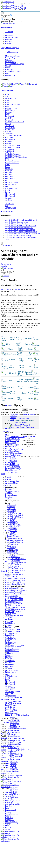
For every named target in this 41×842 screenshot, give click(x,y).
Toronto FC (16, 576)
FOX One (13, 768)
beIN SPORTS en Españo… (19, 715)
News (7, 808)
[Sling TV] (14, 84)
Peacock (12, 736)
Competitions (6, 48)
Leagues (8, 428)
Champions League (16, 449)
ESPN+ (12, 707)
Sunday (12, 420)
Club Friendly (14, 491)
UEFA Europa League (13, 71)
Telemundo (13, 727)
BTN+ (12, 752)
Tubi (11, 795)
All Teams (8, 619)
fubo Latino (14, 770)
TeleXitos (13, 793)
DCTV (12, 760)
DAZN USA (14, 723)
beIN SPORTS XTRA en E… (20, 750)
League (6, 19)
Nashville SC (15, 557)
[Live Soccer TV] (7, 2)
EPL (6, 825)
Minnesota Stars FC (18, 607)
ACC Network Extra (17, 738)
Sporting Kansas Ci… (19, 615)
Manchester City (15, 513)
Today (12, 414)
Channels (8, 623)
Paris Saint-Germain (17, 542)
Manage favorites (8, 23)
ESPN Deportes (15, 703)
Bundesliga (13, 461)
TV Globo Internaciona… (19, 729)
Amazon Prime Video (17, 740)
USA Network (15, 721)
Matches (8, 405)
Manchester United (16, 515)
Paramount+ (14, 713)
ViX (11, 799)
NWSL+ (13, 783)
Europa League (15, 451)
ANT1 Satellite (15, 744)
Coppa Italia (14, 472)
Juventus (13, 527)
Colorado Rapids (17, 600)
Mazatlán (4, 266)
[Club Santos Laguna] (7, 268)
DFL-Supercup (15, 467)
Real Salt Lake (16, 602)
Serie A (12, 459)
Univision (13, 734)
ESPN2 (12, 699)
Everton (12, 519)
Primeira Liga (14, 465)
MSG (11, 779)
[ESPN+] (11, 86)
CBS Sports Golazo (16, 754)
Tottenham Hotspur (16, 517)
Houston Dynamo (17, 588)
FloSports (13, 766)
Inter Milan (13, 529)
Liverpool (13, 511)
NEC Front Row (15, 781)
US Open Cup (15, 439)
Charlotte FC (15, 566)
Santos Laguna (6, 264)
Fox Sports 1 (14, 705)
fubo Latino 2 (14, 771)
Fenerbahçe (14, 544)
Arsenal (12, 507)
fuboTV (12, 717)
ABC (11, 690)
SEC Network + (15, 789)
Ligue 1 (12, 463)
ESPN (12, 695)
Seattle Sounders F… (19, 609)
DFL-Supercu (10, 837)
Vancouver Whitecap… (19, 590)
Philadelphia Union (18, 580)
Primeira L (9, 835)
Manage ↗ (10, 27)
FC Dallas (14, 596)
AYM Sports (14, 746)
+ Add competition (11, 52)
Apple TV (13, 711)
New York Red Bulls (18, 570)
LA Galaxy (16, 605)
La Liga (12, 457)
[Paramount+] (32, 84)
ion (11, 773)
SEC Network (14, 787)
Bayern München (16, 538)
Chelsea (12, 509)
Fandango (13, 764)
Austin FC (15, 613)
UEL (7, 816)
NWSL (12, 441)
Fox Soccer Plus (15, 701)
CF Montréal (16, 582)
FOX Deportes (15, 732)
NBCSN (13, 725)
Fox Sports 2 (14, 709)
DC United (15, 572)
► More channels (7, 211)
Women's (8, 810)
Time (13, 19)
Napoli (12, 533)
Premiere (13, 785)
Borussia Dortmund (16, 540)
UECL (7, 818)
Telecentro (13, 791)
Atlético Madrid (15, 525)
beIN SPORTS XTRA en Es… (16, 157)
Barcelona (13, 521)
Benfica (12, 535)
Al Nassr (13, 546)
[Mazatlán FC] (5, 276)
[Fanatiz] (4, 86)
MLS (7, 822)
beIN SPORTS (15, 691)
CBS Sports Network (17, 697)
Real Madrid (14, 523)
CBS (11, 693)
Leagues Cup (14, 481)
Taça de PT (9, 839)
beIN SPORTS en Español (14, 122)
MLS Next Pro (15, 777)
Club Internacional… (18, 559)
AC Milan (13, 531)
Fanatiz (12, 688)
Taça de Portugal (15, 469)
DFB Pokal (13, 470)
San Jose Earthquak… (18, 594)
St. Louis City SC (17, 598)
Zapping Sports (15, 801)
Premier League (15, 455)
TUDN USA (14, 719)
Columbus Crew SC (19, 578)
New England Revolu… (19, 563)
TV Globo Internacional (13, 135)
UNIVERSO (14, 731)
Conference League (16, 453)
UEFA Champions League (14, 64)
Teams (7, 499)
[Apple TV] (22, 84)
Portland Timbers (17, 604)
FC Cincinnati (16, 564)
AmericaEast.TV (15, 742)
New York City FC (17, 568)
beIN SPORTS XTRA (17, 748)
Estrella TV (14, 762)
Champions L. (10, 814)
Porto (11, 537)
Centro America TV (16, 756)
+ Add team (9, 32)
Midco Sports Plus (16, 775)
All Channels (9, 804)
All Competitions (11, 495)
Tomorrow (13, 416)
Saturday (13, 418)
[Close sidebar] (2, 243)
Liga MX (13, 483)
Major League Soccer (17, 437)
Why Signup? (34, 409)
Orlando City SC (18, 574)
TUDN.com (14, 797)
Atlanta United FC (18, 584)
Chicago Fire (15, 561)
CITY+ (12, 758)
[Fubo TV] (5, 84)
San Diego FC (17, 611)
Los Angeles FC (16, 592)
